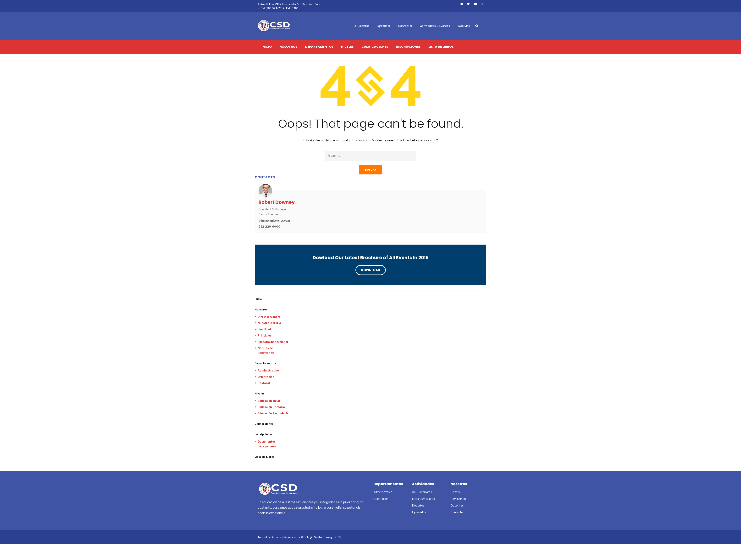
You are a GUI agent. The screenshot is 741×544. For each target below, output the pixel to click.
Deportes (418, 505)
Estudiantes (361, 26)
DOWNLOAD (370, 270)
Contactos (405, 26)
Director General (269, 316)
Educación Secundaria (273, 413)
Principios (265, 335)
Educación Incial (269, 400)
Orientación (266, 376)
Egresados (384, 26)
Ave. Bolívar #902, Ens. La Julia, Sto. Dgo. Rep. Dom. (290, 4)
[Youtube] (475, 4)
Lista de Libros (441, 47)
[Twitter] (468, 4)
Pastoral (264, 383)
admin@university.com (274, 220)
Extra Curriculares (423, 498)
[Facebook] (462, 4)
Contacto (457, 512)
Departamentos (319, 47)
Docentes (457, 505)
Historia (456, 492)
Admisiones (458, 498)
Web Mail (464, 26)
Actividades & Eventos (435, 26)
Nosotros (288, 47)
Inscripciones (408, 47)
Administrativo (268, 370)
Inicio (266, 47)
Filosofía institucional (273, 341)
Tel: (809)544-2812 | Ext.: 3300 (280, 8)
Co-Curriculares (422, 492)
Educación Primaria (271, 407)
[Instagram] (482, 4)
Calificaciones (374, 47)
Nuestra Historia (269, 323)
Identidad (264, 329)
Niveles (347, 47)
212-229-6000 (269, 226)
